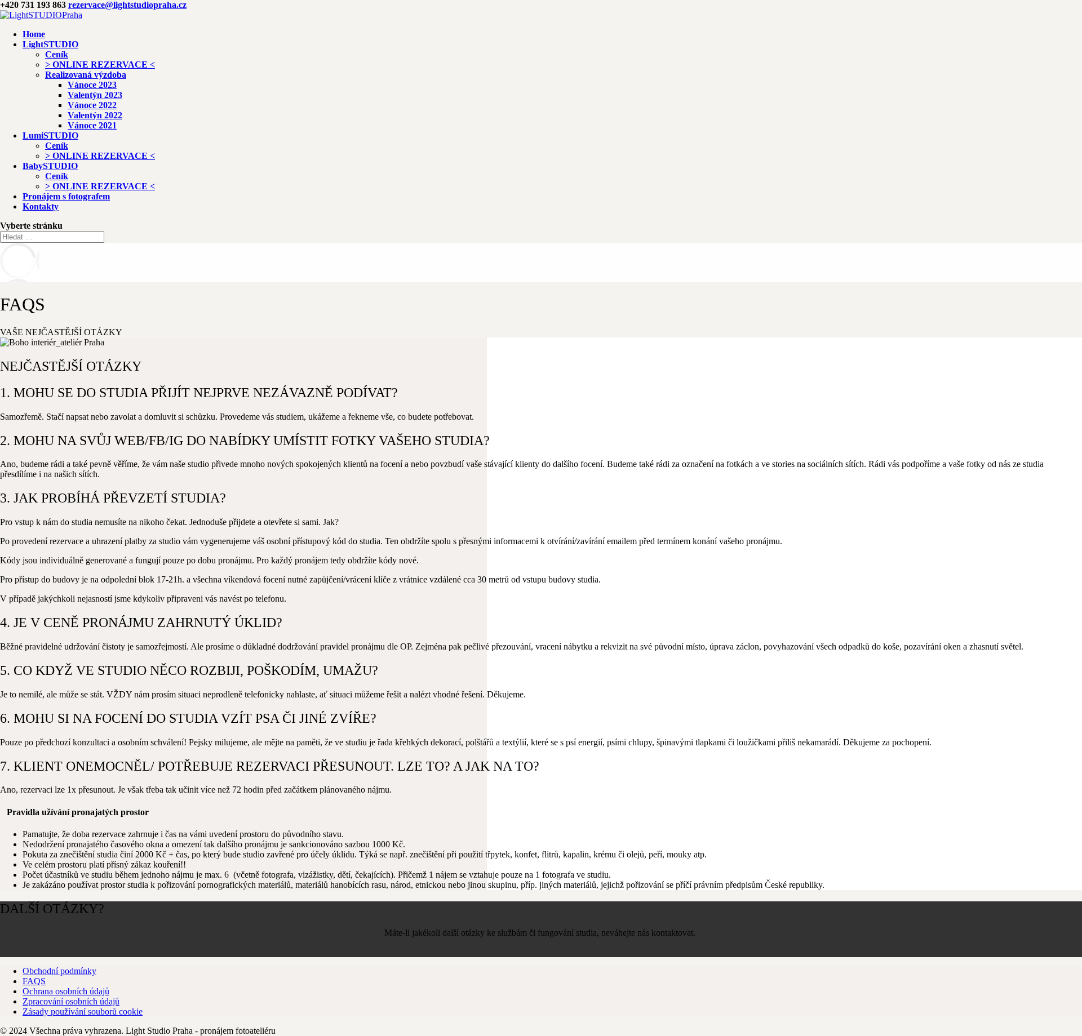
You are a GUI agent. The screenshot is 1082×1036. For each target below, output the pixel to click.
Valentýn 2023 (95, 95)
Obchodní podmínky (59, 971)
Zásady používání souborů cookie (83, 1011)
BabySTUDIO (50, 166)
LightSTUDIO (50, 44)
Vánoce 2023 (92, 85)
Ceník (56, 54)
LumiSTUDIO (50, 135)
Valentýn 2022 (95, 115)
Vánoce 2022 (92, 105)
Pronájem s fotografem (66, 196)
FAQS (34, 981)
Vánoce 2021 (92, 125)
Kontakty (41, 206)
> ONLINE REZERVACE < (100, 64)
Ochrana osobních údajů (66, 991)
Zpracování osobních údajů (71, 1001)
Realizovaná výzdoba (85, 74)
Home (34, 34)
